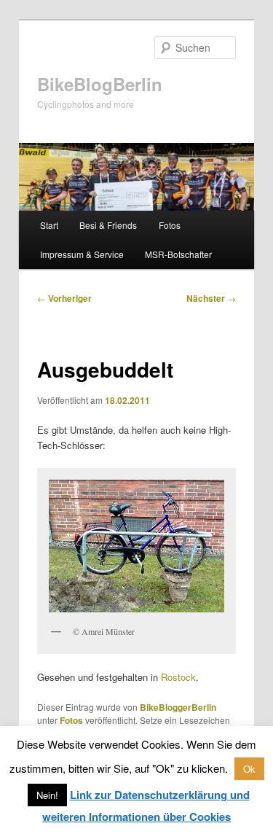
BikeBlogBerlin (99, 83)
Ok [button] (249, 769)
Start (49, 225)
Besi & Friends (108, 225)
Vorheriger (64, 298)
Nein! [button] (47, 795)
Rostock (178, 677)
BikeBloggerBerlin (178, 707)
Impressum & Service (82, 254)
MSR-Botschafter (178, 254)
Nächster (211, 298)
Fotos (170, 225)
